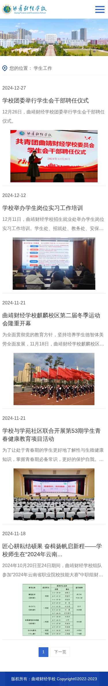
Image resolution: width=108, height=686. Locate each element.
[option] (54, 37)
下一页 (60, 652)
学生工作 (43, 68)
